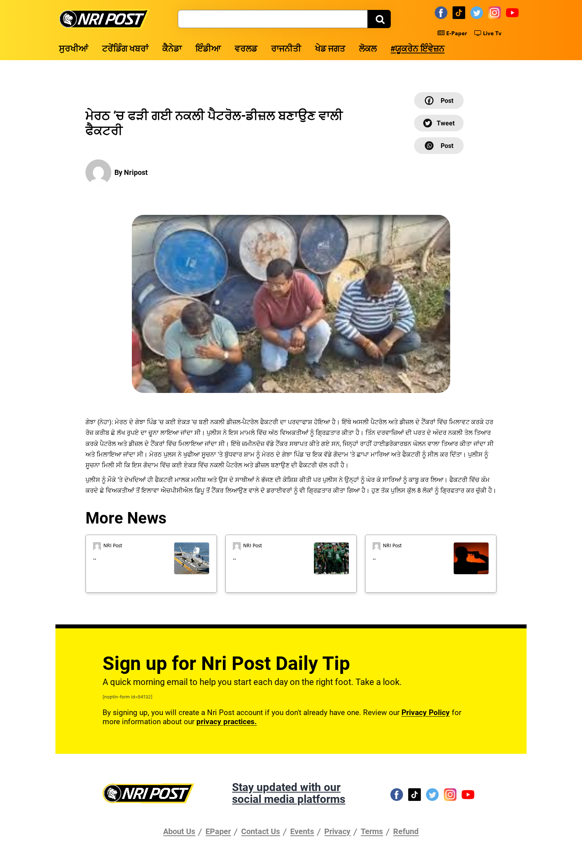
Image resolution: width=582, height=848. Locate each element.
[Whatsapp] (439, 145)
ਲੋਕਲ (368, 49)
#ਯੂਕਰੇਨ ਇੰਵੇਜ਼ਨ (418, 49)
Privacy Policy (425, 712)
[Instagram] (495, 12)
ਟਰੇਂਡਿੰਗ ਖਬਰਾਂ (125, 49)
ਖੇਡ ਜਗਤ (330, 49)
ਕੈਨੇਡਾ (172, 49)
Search (379, 19)
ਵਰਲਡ (246, 49)
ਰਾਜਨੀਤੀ (286, 49)
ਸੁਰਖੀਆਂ (73, 49)
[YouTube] (513, 12)
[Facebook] (442, 12)
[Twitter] (477, 12)
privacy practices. (226, 721)
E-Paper (456, 33)
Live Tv (491, 33)
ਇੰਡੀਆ (208, 49)
